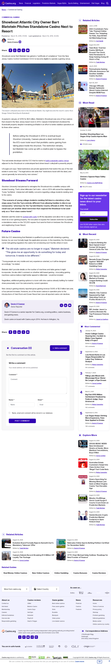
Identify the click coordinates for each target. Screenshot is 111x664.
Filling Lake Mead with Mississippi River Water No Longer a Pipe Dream (95, 378)
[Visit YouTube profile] (28, 637)
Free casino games (58, 606)
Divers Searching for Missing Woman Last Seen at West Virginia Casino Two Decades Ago (98, 483)
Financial (28, 3)
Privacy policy (97, 609)
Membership (6, 609)
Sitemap (95, 612)
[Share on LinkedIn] (19, 50)
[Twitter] (61, 305)
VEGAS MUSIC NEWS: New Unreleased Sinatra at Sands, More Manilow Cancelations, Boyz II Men (98, 448)
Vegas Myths (61, 3)
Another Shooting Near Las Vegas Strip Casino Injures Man (93, 135)
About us (6, 600)
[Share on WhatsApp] (14, 50)
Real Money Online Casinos (15, 573)
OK (99, 661)
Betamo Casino (32, 606)
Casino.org (92, 657)
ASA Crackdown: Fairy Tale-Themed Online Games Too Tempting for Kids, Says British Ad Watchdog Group (98, 33)
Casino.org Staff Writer (95, 183)
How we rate (6, 618)
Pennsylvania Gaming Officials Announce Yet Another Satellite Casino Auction (99, 72)
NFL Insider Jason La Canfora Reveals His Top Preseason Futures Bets (99, 312)
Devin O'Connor (12, 42)
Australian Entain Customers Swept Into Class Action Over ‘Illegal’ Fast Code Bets (99, 465)
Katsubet (30, 615)
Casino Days (31, 609)
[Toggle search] (107, 3)
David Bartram (101, 286)
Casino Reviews (99, 573)
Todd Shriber (100, 62)
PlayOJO (30, 618)
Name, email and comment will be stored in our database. (32, 413)
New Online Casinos (40, 573)
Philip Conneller (101, 269)
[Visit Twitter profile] (19, 637)
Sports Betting (73, 3)
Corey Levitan (97, 383)
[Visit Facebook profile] (24, 637)
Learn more (79, 661)
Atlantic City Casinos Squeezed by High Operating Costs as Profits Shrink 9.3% (98, 296)
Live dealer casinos (58, 621)
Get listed (5, 606)
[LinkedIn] (65, 305)
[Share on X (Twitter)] (23, 50)
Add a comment (60, 348)
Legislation (36, 3)
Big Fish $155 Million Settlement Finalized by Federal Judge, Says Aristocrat (95, 397)
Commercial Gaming (15, 10)
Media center (97, 621)
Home (95, 603)
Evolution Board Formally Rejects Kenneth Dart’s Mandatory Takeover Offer (33, 544)
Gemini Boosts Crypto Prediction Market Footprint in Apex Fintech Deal (98, 518)
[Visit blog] (36, 637)
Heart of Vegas (32, 621)
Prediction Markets (49, 3)
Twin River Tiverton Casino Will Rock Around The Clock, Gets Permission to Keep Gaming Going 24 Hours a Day (98, 53)
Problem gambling (98, 615)
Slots (53, 609)
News (21, 3)
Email (40, 400)
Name (11, 400)
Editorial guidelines (99, 618)
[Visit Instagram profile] (32, 637)
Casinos (78, 606)
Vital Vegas (95, 3)
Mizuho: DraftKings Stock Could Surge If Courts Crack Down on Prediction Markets (99, 501)
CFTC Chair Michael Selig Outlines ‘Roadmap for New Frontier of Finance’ (87, 556)
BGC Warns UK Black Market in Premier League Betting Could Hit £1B (98, 279)
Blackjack (55, 615)
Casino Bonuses (80, 573)
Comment (13, 374)
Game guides (57, 600)
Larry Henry (91, 140)
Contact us (5, 603)
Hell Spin (30, 612)
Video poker (56, 618)
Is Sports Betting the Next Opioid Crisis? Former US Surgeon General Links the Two (98, 246)
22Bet (29, 603)
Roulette (55, 612)
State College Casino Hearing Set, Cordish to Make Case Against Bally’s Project (95, 337)
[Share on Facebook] (10, 50)
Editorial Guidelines (8, 615)
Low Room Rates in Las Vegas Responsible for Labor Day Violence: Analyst (95, 358)
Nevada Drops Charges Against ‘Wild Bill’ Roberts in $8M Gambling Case (99, 262)
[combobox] (15, 589)
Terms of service (98, 606)
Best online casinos (58, 603)
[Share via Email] (27, 50)
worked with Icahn (30, 217)
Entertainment (85, 3)
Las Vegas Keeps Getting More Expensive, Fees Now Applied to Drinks (96, 418)
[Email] (69, 305)
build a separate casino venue (57, 161)
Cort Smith (99, 41)
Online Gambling (61, 573)
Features (79, 609)
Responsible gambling (9, 621)
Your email (84, 209)
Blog (102, 3)
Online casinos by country (101, 624)
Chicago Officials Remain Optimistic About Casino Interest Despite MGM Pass (98, 89)
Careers (4, 612)
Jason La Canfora (102, 319)
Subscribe (94, 219)
